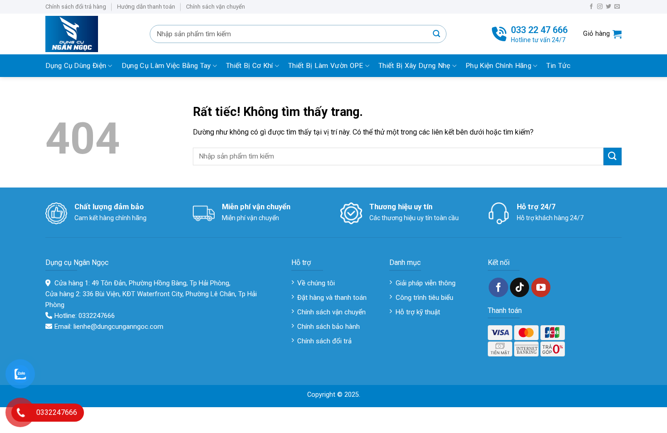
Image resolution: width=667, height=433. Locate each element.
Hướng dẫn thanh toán (146, 6)
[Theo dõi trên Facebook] (591, 7)
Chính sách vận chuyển (215, 6)
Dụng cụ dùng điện (75, 66)
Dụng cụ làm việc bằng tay (166, 66)
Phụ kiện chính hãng (498, 66)
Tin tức (558, 66)
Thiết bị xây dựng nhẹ (414, 66)
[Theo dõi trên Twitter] (608, 7)
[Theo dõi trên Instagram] (600, 7)
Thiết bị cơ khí (249, 66)
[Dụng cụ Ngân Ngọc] (90, 34)
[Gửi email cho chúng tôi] (617, 7)
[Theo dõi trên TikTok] (520, 287)
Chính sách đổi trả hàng (75, 6)
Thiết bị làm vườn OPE (325, 66)
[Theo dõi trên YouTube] (541, 287)
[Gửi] (436, 34)
